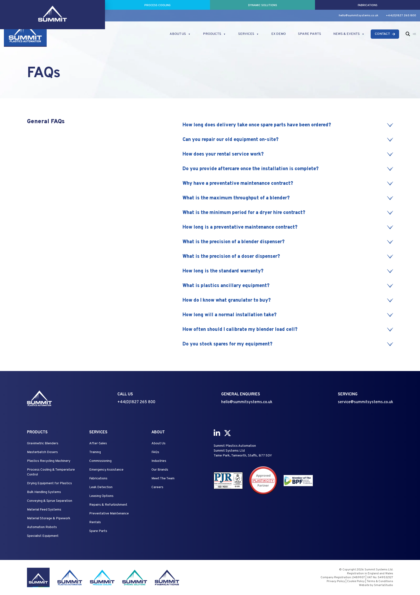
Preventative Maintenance (109, 513)
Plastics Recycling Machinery (48, 461)
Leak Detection (101, 487)
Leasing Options (101, 496)
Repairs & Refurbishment (108, 505)
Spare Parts (309, 34)
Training (95, 452)
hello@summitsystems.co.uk (358, 16)
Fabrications (98, 478)
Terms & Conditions (380, 581)
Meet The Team (163, 478)
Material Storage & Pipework (48, 518)
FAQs (155, 452)
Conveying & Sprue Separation (49, 501)
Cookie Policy (356, 581)
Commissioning (100, 461)
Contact (382, 34)
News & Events (346, 34)
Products (212, 34)
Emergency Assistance (106, 470)
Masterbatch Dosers (42, 452)
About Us (178, 34)
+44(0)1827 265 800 (401, 16)
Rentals (95, 522)
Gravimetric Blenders (42, 443)
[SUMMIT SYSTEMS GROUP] (52, 5)
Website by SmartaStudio (376, 585)
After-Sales (98, 443)
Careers (157, 487)
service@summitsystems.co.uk (365, 402)
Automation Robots (42, 527)
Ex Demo (278, 34)
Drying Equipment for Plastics (49, 483)
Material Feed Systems (44, 510)
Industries (158, 461)
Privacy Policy (336, 581)
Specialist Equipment (43, 536)
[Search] (408, 34)
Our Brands (159, 470)
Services (246, 34)
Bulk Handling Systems (44, 492)
